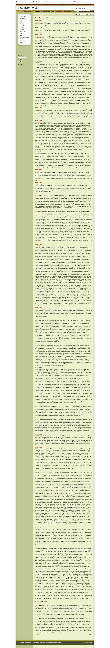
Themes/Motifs (24, 37)
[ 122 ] (80, 630)
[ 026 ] (87, 154)
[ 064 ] (36, 345)
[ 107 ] (74, 560)
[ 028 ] (53, 165)
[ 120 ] (65, 624)
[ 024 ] (50, 144)
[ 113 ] (52, 589)
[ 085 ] (62, 465)
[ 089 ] (72, 481)
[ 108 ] (53, 565)
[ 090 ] (52, 487)
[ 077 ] (60, 412)
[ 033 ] (36, 195)
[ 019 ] (80, 115)
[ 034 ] (68, 198)
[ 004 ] (56, 42)
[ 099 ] (89, 513)
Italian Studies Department (39, 642)
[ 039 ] (70, 219)
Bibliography (24, 39)
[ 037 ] (36, 211)
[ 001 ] (36, 22)
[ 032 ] (87, 185)
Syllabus (24, 43)
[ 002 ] (36, 29)
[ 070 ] (49, 372)
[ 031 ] (36, 184)
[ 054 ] (81, 289)
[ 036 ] (87, 206)
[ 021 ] (84, 126)
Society (24, 29)
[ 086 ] (36, 472)
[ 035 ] (90, 201)
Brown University (58, 642)
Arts (24, 33)
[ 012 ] (61, 80)
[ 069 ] (36, 369)
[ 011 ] (38, 76)
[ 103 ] (58, 538)
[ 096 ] (64, 508)
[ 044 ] (36, 245)
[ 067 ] (84, 357)
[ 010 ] (65, 70)
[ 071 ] (51, 379)
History (24, 28)
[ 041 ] (54, 228)
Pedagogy (24, 41)
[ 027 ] (72, 160)
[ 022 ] (60, 131)
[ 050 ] (76, 267)
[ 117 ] (64, 606)
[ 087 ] (90, 473)
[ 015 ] (49, 96)
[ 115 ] (57, 596)
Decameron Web (28, 7)
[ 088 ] (79, 478)
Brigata (24, 22)
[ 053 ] (65, 288)
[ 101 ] (36, 529)
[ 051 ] (82, 274)
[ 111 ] (51, 580)
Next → (90, 634)
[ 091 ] (62, 490)
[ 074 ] (58, 395)
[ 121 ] (55, 627)
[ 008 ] (36, 62)
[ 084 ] (80, 459)
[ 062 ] (62, 332)
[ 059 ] (84, 311)
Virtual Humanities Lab (49, 642)
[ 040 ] (48, 222)
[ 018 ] (54, 113)
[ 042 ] (54, 232)
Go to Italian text (21, 65)
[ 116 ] (36, 605)
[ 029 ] (36, 170)
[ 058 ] (36, 308)
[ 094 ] (52, 501)
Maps (24, 35)
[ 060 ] (36, 320)
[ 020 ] (36, 122)
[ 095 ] (87, 502)
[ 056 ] (87, 297)
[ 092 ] (60, 495)
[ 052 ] (76, 279)
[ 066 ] (81, 353)
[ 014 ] (50, 93)
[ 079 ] (64, 425)
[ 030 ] (48, 173)
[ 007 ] (49, 52)
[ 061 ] (76, 323)
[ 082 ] (84, 451)
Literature (24, 26)
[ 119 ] (36, 618)
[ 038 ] (85, 214)
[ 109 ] (52, 568)
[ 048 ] (58, 259)
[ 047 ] (86, 256)
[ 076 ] (36, 406)
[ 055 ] (74, 294)
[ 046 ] (71, 253)
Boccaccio (24, 18)
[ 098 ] (81, 513)
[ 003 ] (36, 36)
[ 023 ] (77, 138)
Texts (24, 20)
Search (20, 61)
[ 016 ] (90, 100)
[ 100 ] (66, 522)
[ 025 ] (36, 153)
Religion (24, 31)
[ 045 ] (78, 250)
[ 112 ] (59, 583)
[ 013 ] (48, 85)
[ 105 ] (81, 551)
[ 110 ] (91, 574)
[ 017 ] (36, 109)
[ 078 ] (36, 419)
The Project (24, 16)
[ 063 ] (71, 337)
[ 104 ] (36, 548)
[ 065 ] (88, 350)
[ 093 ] (50, 499)
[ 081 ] (36, 448)
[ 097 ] (88, 510)
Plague (24, 24)
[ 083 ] (51, 454)
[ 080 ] (36, 435)
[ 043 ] (70, 237)
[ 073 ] (51, 388)
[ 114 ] (41, 590)
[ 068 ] (86, 362)
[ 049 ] (68, 265)
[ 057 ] (82, 301)
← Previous (37, 634)
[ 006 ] (66, 48)
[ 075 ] (75, 396)
